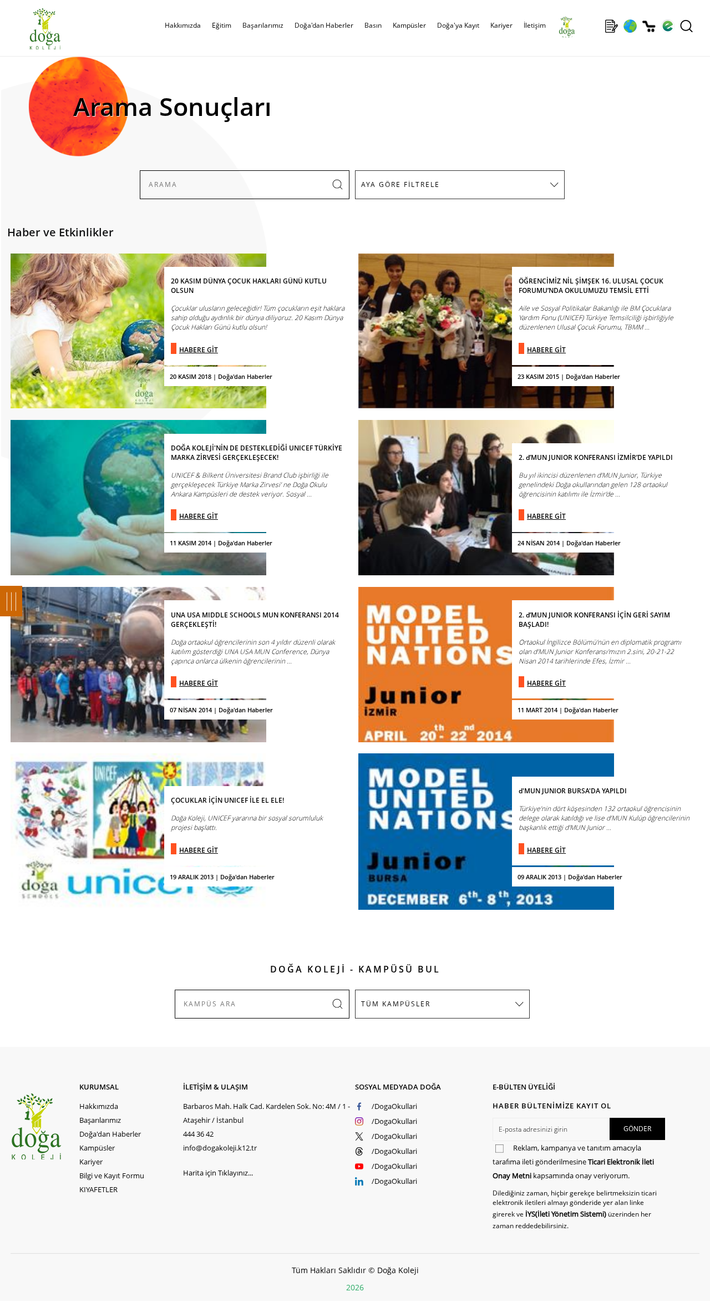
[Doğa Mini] (593, 25)
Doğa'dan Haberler (324, 25)
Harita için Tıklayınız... (218, 1173)
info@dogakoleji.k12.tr (220, 1148)
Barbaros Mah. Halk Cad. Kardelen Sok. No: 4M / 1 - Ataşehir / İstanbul (266, 1113)
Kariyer (501, 25)
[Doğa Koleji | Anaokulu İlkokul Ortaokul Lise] (33, 29)
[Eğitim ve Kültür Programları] (630, 25)
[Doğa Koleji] (45, 1126)
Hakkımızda (98, 1106)
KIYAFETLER (98, 1189)
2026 (355, 1287)
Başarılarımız (100, 1120)
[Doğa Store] (649, 25)
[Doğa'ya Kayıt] (611, 25)
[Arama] (686, 25)
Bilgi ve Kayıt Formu (111, 1176)
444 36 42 (198, 1134)
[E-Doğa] (667, 25)
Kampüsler (409, 25)
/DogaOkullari (394, 1106)
